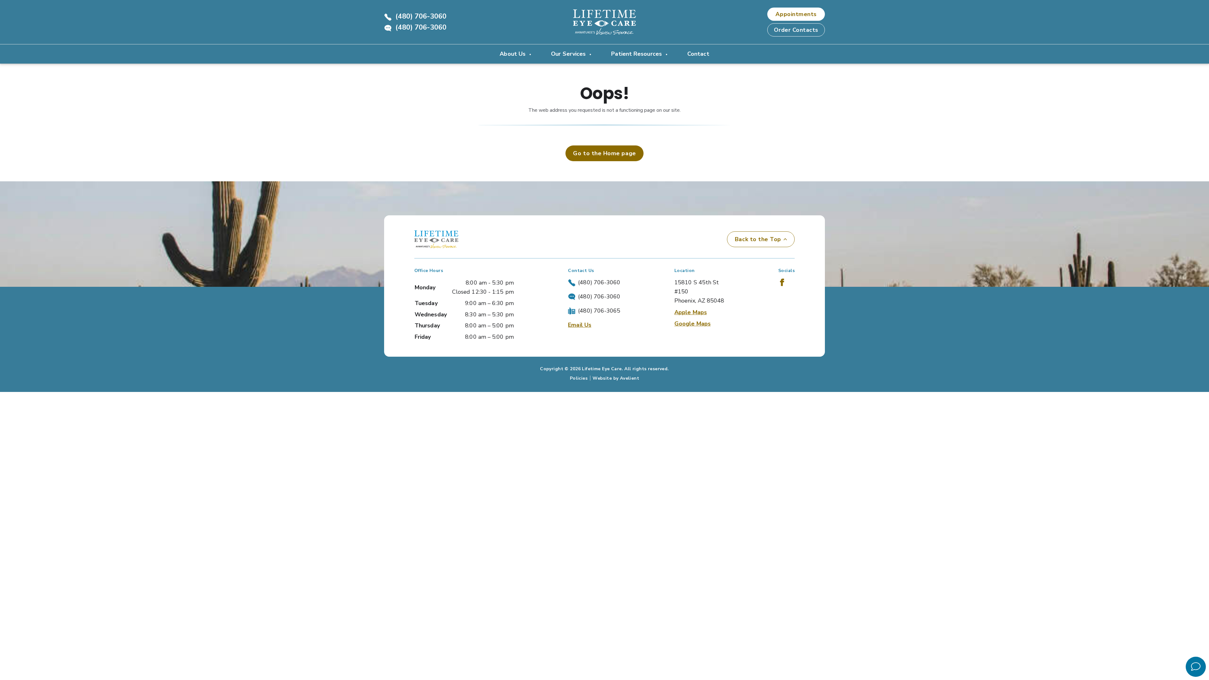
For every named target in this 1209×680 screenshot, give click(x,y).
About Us (513, 54)
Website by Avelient (616, 378)
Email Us (579, 325)
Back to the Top (758, 239)
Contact (698, 54)
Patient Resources (637, 54)
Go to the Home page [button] (604, 153)
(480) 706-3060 (420, 16)
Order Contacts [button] (796, 30)
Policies (578, 378)
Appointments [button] (795, 14)
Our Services (569, 54)
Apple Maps (690, 312)
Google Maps (692, 323)
